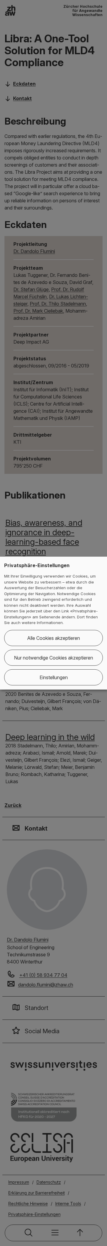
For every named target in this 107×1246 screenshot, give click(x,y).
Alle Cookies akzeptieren (53, 638)
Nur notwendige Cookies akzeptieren (53, 658)
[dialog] (53, 622)
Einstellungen (54, 677)
